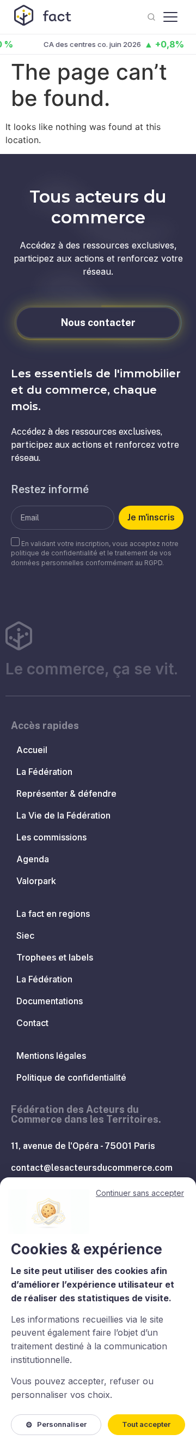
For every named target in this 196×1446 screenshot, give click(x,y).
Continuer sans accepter (140, 1193)
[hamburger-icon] (170, 16)
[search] (151, 17)
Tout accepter (146, 1424)
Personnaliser (56, 1424)
